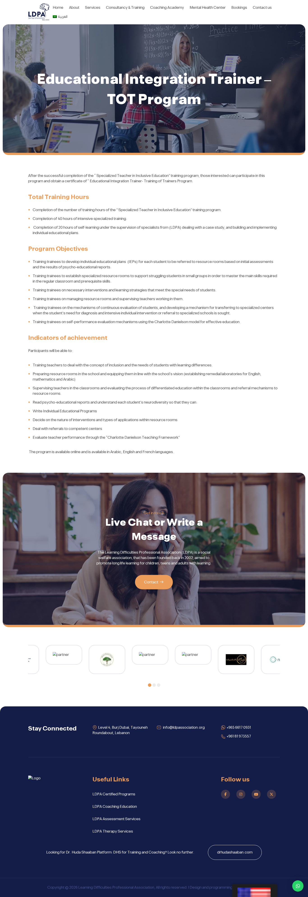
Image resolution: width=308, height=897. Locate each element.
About (74, 8)
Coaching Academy (167, 8)
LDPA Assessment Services (116, 819)
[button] (149, 685)
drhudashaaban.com (235, 852)
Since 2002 (45, 20)
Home (58, 8)
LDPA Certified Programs (113, 794)
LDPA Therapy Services (112, 831)
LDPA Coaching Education (114, 807)
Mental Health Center (208, 8)
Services (92, 8)
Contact (151, 582)
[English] (254, 890)
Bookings (239, 8)
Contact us (262, 8)
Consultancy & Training (125, 8)
